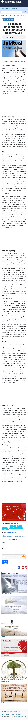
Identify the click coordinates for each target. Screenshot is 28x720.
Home (2, 15)
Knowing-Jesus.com (21, 716)
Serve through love (6, 593)
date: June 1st (20, 15)
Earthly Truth (5, 702)
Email (3, 549)
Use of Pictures (5, 714)
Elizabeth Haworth (13, 523)
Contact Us (18, 714)
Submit (5, 561)
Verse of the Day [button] (6, 8)
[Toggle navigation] (3, 5)
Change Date (9, 19)
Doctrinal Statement (7, 711)
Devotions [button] (15, 8)
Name (3, 542)
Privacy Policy (16, 711)
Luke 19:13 (4, 636)
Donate (12, 714)
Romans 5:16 (4, 615)
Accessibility (4, 658)
